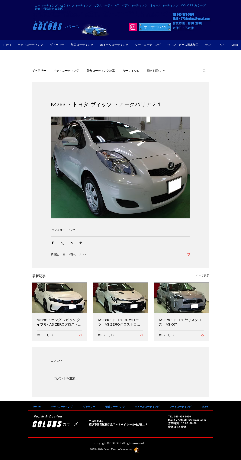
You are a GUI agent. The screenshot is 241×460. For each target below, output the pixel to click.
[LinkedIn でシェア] (71, 243)
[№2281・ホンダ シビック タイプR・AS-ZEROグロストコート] (59, 298)
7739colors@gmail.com (195, 19)
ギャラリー (39, 70)
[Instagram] (133, 27)
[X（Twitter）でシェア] (62, 243)
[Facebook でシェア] (52, 243)
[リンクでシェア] (80, 243)
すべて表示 (202, 275)
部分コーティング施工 (101, 70)
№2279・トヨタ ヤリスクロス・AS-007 (180, 322)
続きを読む (154, 70)
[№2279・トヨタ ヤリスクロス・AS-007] (181, 298)
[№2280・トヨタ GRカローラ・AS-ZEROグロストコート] (120, 298)
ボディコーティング (66, 70)
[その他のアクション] (188, 95)
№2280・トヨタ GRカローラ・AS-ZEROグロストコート (119, 322)
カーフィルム (130, 70)
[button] (204, 70)
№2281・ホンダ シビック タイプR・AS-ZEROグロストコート (59, 322)
